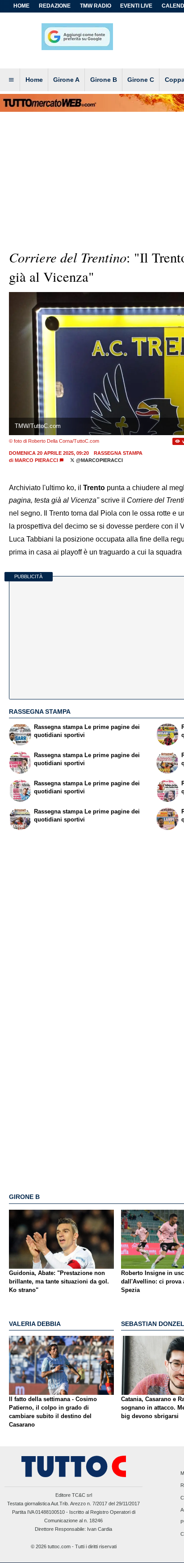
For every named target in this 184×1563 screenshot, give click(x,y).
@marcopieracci (99, 460)
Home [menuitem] (34, 79)
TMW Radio (95, 5)
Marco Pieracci (36, 460)
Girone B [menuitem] (103, 79)
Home (21, 5)
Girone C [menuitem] (140, 79)
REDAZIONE (55, 5)
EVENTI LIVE (136, 5)
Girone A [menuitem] (66, 79)
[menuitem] (11, 80)
